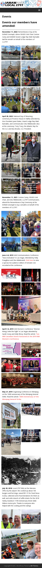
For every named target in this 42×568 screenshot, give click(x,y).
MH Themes (34, 566)
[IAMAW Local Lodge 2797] (21, 6)
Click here (29, 260)
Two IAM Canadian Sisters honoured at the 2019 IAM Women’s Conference (21, 336)
